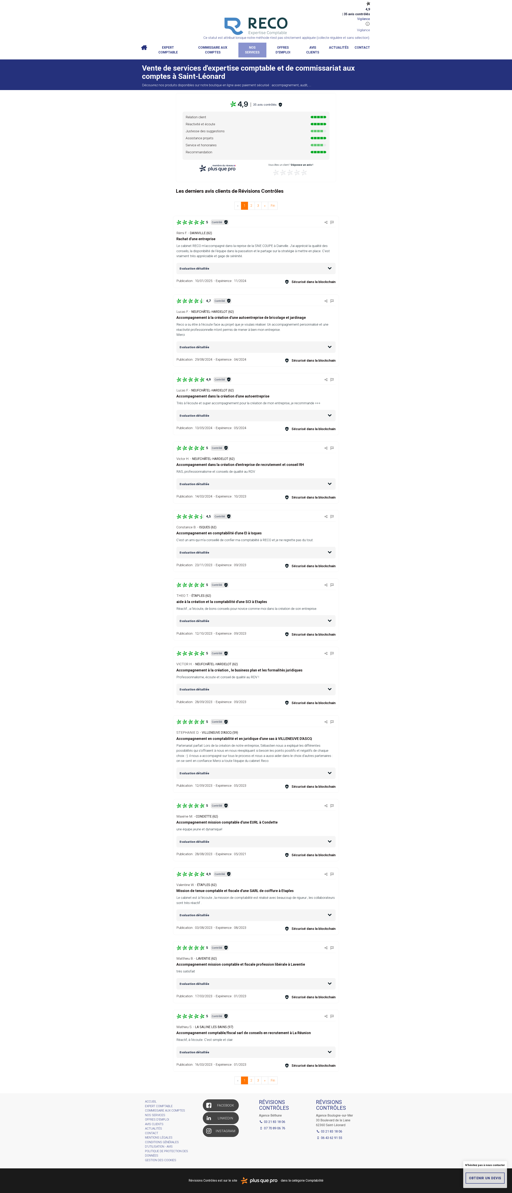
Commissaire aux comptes (212, 50)
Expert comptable (168, 50)
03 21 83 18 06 (331, 1131)
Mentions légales (158, 1137)
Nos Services (252, 50)
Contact (362, 47)
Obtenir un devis (485, 1178)
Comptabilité (314, 1180)
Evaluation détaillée (194, 268)
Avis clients (312, 50)
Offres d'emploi (283, 50)
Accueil (144, 48)
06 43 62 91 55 (331, 1138)
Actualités (339, 47)
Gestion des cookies (160, 1160)
